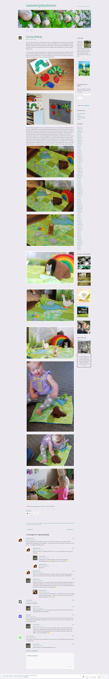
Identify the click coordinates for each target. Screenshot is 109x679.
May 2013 (79, 217)
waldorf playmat (29, 524)
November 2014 (80, 190)
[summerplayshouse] (54, 19)
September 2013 (80, 211)
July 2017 (79, 146)
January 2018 (79, 138)
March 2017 (79, 152)
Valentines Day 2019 (81, 116)
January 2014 (79, 205)
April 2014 (79, 200)
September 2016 (80, 161)
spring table (69, 523)
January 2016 (79, 169)
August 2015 (79, 177)
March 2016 (79, 166)
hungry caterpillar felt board (54, 523)
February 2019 (79, 128)
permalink (39, 524)
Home (27, 30)
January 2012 (79, 239)
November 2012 (80, 226)
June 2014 (79, 197)
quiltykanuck (29, 538)
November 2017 (80, 140)
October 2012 (79, 227)
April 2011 (79, 249)
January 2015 (79, 187)
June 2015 (79, 180)
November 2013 (80, 208)
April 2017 (79, 150)
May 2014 (79, 199)
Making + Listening (45, 506)
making (36, 523)
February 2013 (79, 221)
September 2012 (80, 229)
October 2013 (79, 209)
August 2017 (79, 144)
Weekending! (29, 529)
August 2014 (79, 195)
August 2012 (79, 230)
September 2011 (80, 243)
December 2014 (80, 189)
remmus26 (41, 556)
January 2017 (79, 155)
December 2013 (80, 206)
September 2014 (80, 193)
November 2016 (80, 158)
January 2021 (79, 126)
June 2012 (79, 233)
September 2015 (80, 175)
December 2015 (80, 171)
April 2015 (79, 183)
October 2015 (79, 174)
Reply (73, 538)
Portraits (78, 119)
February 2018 (79, 137)
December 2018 (80, 129)
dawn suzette (28, 636)
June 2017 (79, 147)
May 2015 (79, 181)
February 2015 (79, 186)
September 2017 (80, 143)
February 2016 (79, 168)
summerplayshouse (41, 5)
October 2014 (79, 192)
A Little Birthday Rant (81, 113)
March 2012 (79, 237)
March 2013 (79, 220)
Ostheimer (68, 136)
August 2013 (79, 212)
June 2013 (79, 215)
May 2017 (79, 149)
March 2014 (79, 202)
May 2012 (79, 234)
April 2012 (79, 236)
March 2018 (79, 135)
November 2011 (80, 240)
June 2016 (79, 162)
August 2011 (79, 245)
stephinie (28, 600)
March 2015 (79, 184)
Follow (80, 98)
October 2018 (79, 132)
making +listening (63, 523)
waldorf (72, 523)
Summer (34, 39)
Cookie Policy (26, 676)
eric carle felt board (45, 523)
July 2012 (79, 231)
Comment (69, 666)
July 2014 (79, 196)
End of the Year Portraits (81, 118)
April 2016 (79, 165)
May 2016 (79, 163)
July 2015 (79, 178)
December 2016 (80, 156)
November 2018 (80, 131)
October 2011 (79, 242)
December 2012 (80, 224)
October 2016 (79, 159)
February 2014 (79, 203)
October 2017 (79, 141)
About (31, 30)
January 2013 (79, 223)
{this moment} (70, 529)
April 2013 (79, 218)
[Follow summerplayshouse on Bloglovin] (83, 106)
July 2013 (79, 214)
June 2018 (79, 134)
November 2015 (80, 172)
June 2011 (79, 248)
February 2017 (79, 153)
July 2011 (79, 246)
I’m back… (79, 115)
